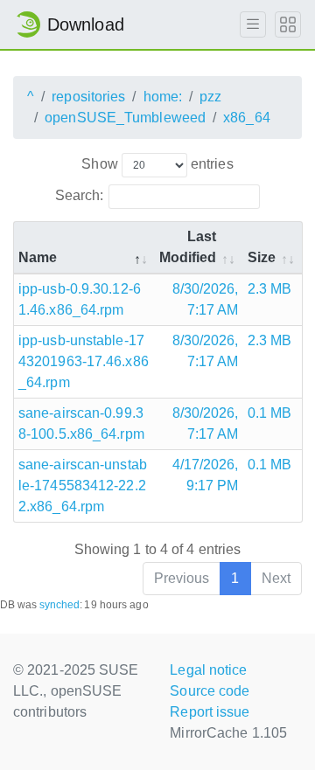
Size (262, 257)
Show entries (157, 163)
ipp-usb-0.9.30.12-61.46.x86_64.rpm (79, 299)
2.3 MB (270, 288)
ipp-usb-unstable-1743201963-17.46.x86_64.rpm (83, 361)
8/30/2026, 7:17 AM (205, 299)
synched (59, 605)
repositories (88, 96)
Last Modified (188, 247)
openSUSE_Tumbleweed (125, 117)
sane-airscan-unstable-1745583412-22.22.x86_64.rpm (82, 485)
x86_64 (246, 117)
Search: (79, 195)
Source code (209, 690)
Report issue (209, 711)
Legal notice (208, 669)
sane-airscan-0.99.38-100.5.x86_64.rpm (81, 423)
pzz (210, 96)
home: (163, 96)
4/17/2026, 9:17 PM (205, 475)
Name (37, 257)
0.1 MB (270, 413)
